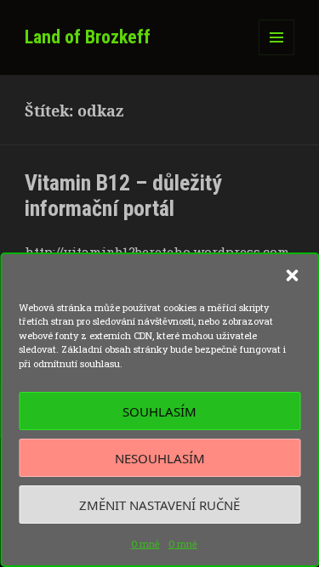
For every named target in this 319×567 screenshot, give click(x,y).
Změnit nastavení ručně (159, 504)
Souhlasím (159, 411)
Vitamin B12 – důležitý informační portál (123, 195)
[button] (291, 275)
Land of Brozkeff (88, 37)
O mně (145, 543)
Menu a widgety (276, 54)
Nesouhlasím (160, 458)
